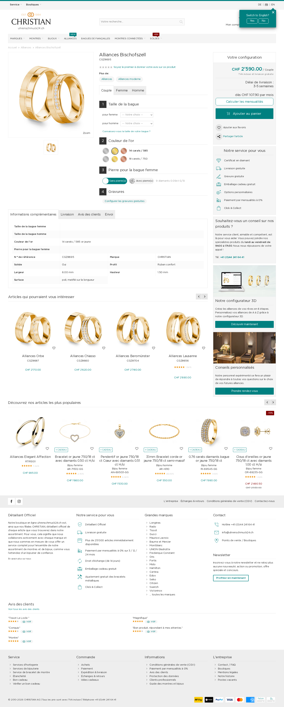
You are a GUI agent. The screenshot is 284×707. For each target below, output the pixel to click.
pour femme (109, 115)
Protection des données (164, 676)
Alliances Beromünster (133, 356)
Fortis (153, 560)
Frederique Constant (162, 553)
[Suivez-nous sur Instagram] (19, 504)
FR (266, 4)
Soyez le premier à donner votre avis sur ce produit (145, 67)
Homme (138, 90)
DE (259, 4)
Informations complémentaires (33, 214)
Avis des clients (89, 214)
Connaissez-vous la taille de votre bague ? (126, 131)
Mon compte (233, 25)
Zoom (86, 133)
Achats (85, 665)
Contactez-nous (265, 501)
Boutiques (224, 669)
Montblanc (156, 545)
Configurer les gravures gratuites (124, 201)
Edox (153, 575)
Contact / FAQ (227, 665)
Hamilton (155, 568)
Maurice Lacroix (159, 538)
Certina (154, 572)
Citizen (154, 583)
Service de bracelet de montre (31, 672)
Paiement (87, 669)
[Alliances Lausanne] (183, 328)
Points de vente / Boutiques (239, 540)
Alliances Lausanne (183, 356)
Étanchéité (19, 676)
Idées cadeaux (90, 680)
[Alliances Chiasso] (83, 328)
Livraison (67, 214)
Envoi (109, 214)
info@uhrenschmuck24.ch (237, 532)
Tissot (153, 530)
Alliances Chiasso (82, 356)
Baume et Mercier (160, 542)
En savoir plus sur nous (19, 559)
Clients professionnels (163, 680)
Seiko (153, 579)
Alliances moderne (129, 79)
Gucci (153, 534)
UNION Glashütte (160, 549)
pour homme (110, 123)
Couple (106, 90)
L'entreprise (171, 501)
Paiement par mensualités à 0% (169, 669)
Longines (155, 523)
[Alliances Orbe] (33, 328)
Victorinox (156, 591)
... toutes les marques (162, 594)
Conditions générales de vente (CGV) (229, 501)
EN (273, 4)
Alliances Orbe (33, 356)
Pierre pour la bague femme (130, 170)
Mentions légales (228, 672)
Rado (153, 527)
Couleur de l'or (118, 141)
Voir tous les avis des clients (23, 609)
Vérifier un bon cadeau (26, 684)
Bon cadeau (20, 680)
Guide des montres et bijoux (167, 684)
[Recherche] (181, 22)
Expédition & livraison (94, 672)
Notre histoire (226, 676)
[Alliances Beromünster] (133, 328)
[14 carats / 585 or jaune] (51, 147)
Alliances (106, 79)
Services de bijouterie (26, 669)
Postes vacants (227, 680)
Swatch (154, 587)
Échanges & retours (192, 501)
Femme (122, 90)
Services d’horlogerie (25, 665)
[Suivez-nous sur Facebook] (12, 504)
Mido (152, 564)
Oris (152, 557)
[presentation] (199, 296)
